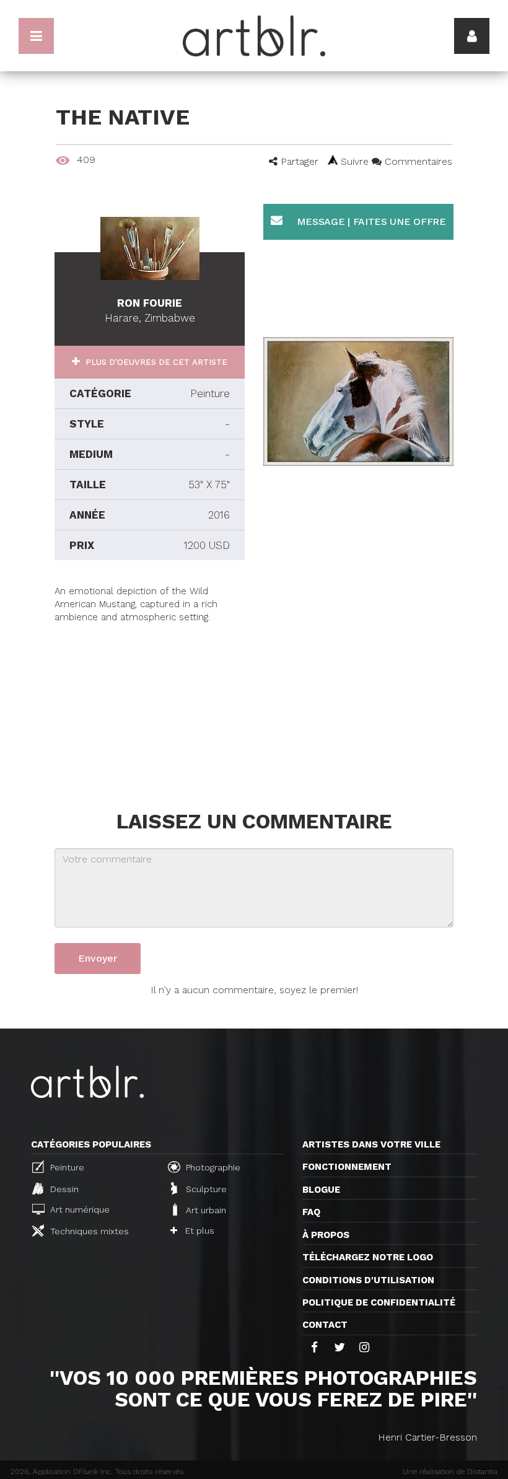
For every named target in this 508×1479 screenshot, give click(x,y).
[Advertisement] (150, 702)
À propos (325, 1234)
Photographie (211, 1168)
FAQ (311, 1212)
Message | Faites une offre (370, 221)
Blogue (321, 1189)
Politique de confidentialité (378, 1302)
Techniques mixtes (88, 1231)
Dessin (63, 1189)
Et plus (198, 1230)
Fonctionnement (347, 1166)
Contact (325, 1324)
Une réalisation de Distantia (450, 1471)
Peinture (66, 1168)
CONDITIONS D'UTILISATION (368, 1280)
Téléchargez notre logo (367, 1257)
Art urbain (204, 1210)
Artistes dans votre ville (371, 1144)
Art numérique (79, 1209)
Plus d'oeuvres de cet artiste (155, 362)
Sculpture (205, 1189)
